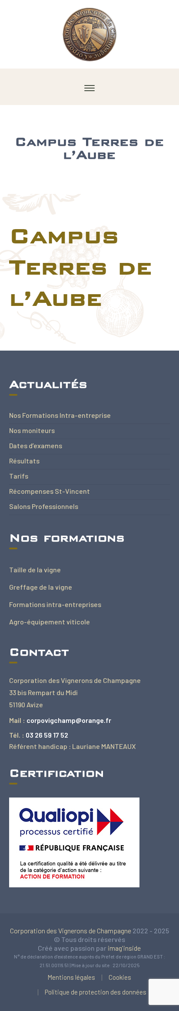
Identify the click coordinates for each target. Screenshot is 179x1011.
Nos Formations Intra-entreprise (60, 415)
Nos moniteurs (32, 430)
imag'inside (124, 948)
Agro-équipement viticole (49, 621)
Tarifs (18, 476)
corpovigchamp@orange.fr (69, 720)
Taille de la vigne (35, 569)
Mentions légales (71, 977)
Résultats (24, 460)
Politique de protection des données (95, 992)
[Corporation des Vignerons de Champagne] (89, 33)
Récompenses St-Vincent (49, 491)
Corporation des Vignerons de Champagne (70, 930)
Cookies (120, 977)
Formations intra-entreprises (55, 604)
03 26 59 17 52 (47, 735)
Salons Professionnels (43, 506)
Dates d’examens (35, 445)
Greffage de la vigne (40, 587)
